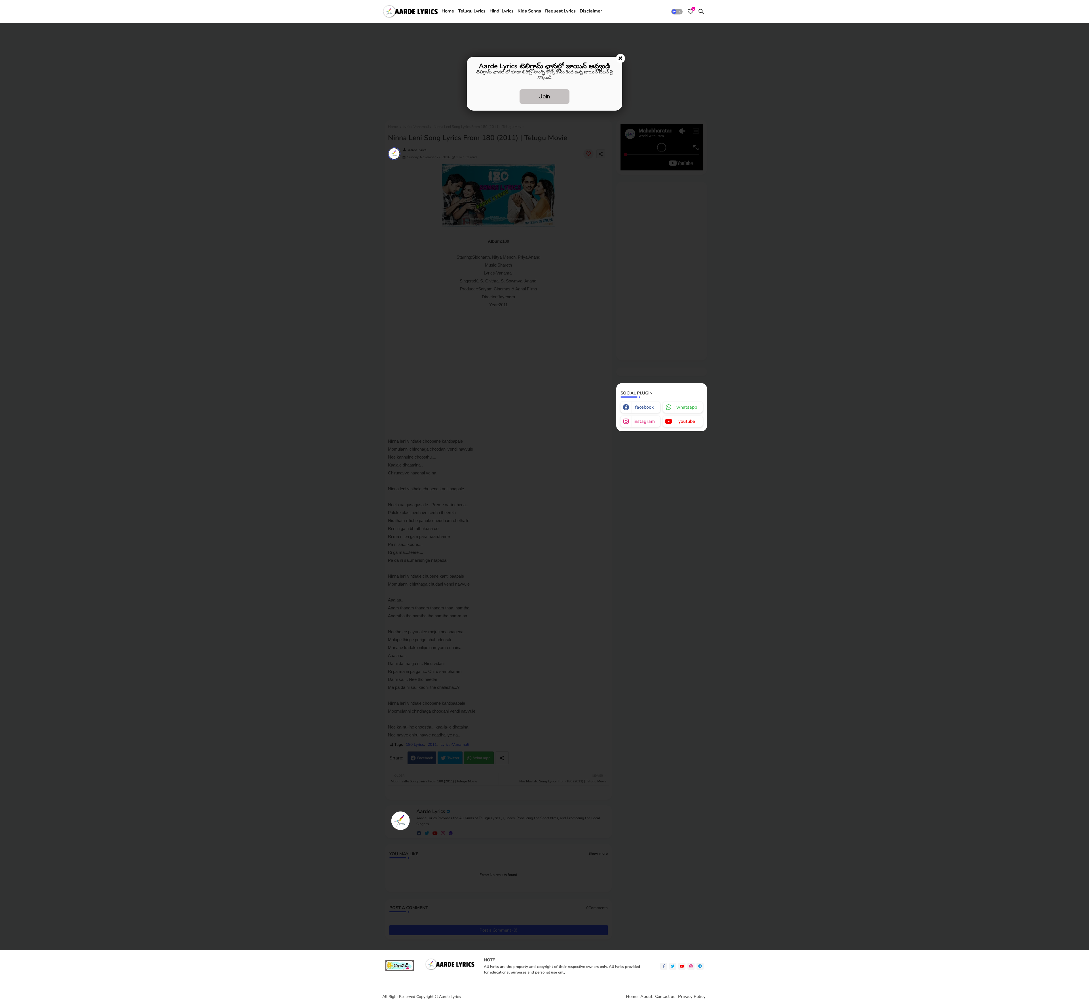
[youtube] (681, 966)
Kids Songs (529, 11)
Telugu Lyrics (472, 11)
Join (544, 96)
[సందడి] (399, 970)
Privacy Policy (692, 996)
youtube (686, 421)
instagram (644, 421)
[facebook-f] (663, 966)
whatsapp (686, 407)
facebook (644, 407)
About (646, 996)
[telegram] (700, 966)
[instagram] (691, 966)
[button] (677, 11)
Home (448, 11)
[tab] (448, 11)
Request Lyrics (560, 11)
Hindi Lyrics (501, 11)
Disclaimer (591, 11)
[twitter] (672, 966)
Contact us (665, 996)
